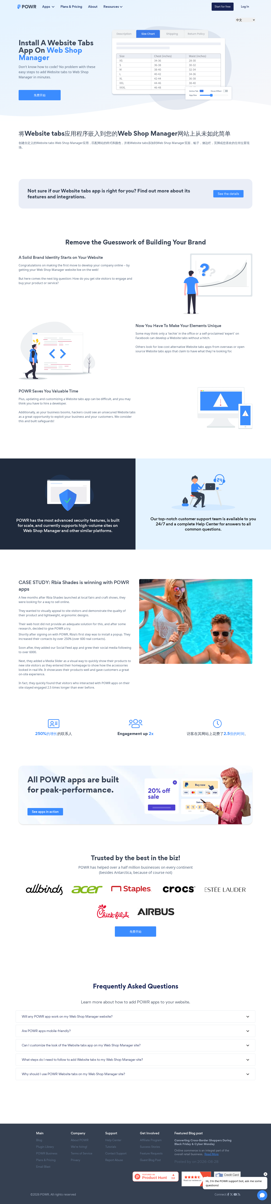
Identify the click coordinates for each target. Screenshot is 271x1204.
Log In (245, 6)
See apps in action (45, 811)
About (93, 6)
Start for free (223, 6)
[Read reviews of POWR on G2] (196, 1179)
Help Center (207, 524)
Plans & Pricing (71, 6)
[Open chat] (262, 1195)
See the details (228, 194)
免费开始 (40, 95)
